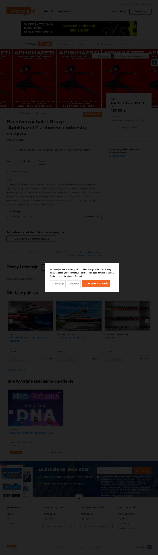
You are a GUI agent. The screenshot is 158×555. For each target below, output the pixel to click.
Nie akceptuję (58, 284)
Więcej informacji (74, 276)
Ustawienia (74, 284)
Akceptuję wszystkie (96, 283)
